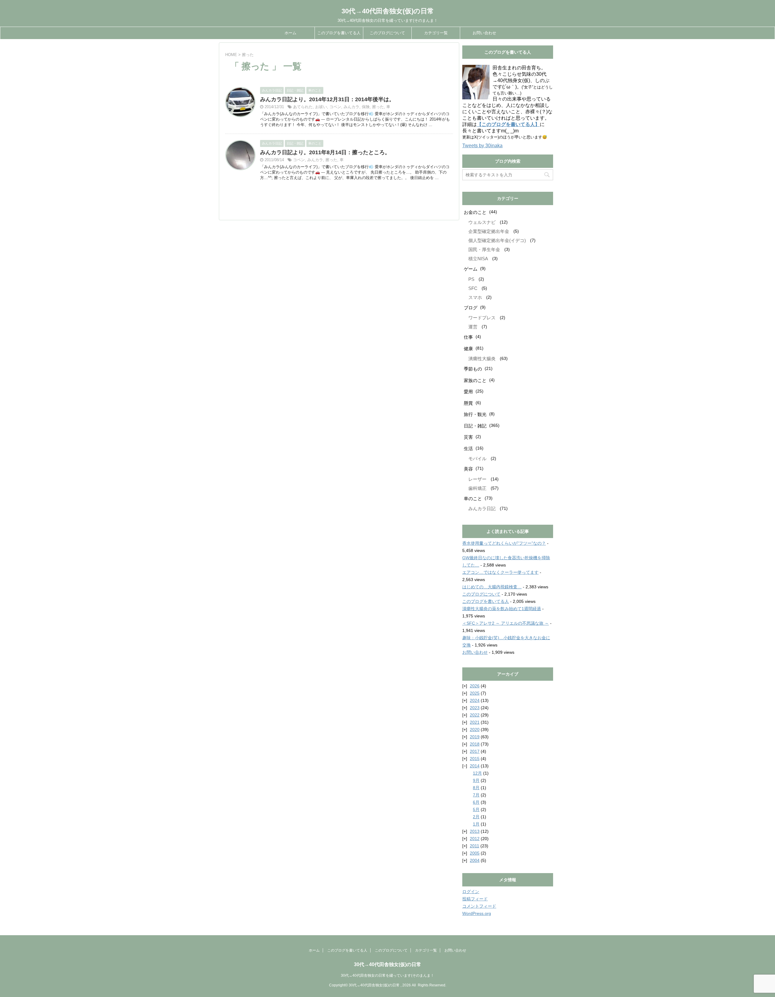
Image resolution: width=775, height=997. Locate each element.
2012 (475, 838)
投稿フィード (475, 898)
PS (471, 279)
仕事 (468, 337)
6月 (476, 802)
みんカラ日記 (482, 508)
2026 (475, 685)
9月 (476, 780)
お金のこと (475, 212)
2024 (475, 700)
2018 (475, 744)
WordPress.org (476, 913)
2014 (475, 765)
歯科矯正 (477, 488)
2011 (474, 845)
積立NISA (478, 258)
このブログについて (387, 33)
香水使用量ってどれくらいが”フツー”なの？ (504, 543)
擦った (378, 107)
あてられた (303, 107)
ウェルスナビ (482, 222)
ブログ (470, 307)
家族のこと (475, 380)
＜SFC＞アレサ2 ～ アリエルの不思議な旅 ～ (505, 623)
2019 (475, 736)
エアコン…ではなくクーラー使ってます (500, 572)
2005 (475, 853)
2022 (475, 715)
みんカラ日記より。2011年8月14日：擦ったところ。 (325, 152)
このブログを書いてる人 (339, 33)
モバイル (477, 458)
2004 (475, 860)
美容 (468, 468)
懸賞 (468, 403)
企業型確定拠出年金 (488, 231)
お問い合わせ (484, 33)
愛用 (468, 391)
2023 (475, 707)
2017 (475, 751)
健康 (468, 348)
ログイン (470, 891)
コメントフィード (479, 906)
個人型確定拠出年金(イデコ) (497, 240)
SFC (472, 288)
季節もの (473, 368)
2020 (475, 729)
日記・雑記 (475, 425)
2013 (475, 831)
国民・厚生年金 (484, 249)
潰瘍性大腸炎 (482, 358)
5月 (476, 809)
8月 (476, 787)
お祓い (321, 107)
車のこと (473, 498)
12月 (477, 773)
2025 (475, 693)
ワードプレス (482, 317)
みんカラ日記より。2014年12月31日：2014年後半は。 (327, 99)
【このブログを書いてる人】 (508, 124)
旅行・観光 (475, 414)
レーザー (477, 479)
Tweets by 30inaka (482, 145)
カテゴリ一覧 (436, 33)
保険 (366, 107)
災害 (468, 437)
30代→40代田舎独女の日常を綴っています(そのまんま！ (387, 975)
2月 (476, 816)
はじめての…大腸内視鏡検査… (492, 586)
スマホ (475, 297)
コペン (335, 107)
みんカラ (351, 107)
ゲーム (470, 268)
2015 (475, 758)
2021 (475, 722)
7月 (476, 795)
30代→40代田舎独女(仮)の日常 (387, 11)
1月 (476, 824)
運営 (472, 326)
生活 (468, 448)
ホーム (290, 33)
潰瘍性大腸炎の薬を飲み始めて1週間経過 (501, 608)
